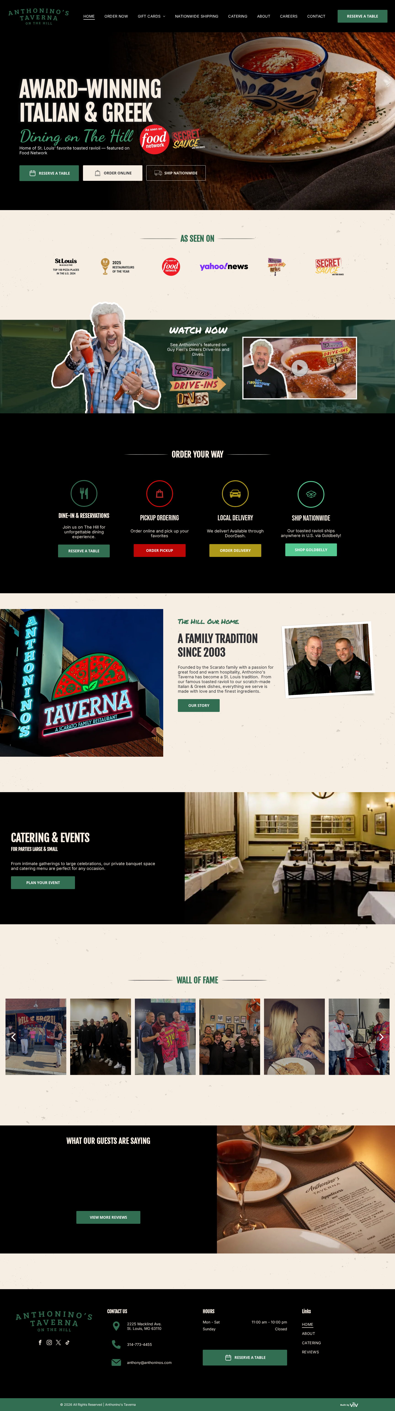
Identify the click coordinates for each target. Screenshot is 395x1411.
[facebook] (40, 1343)
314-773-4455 (139, 1344)
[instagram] (49, 1343)
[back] (13, 1037)
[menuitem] (89, 16)
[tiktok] (68, 1343)
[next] (381, 1037)
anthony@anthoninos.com (149, 1362)
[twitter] (58, 1343)
